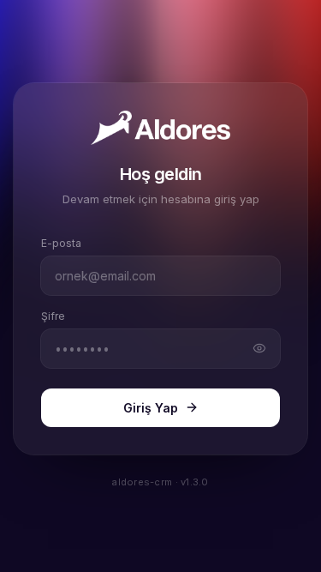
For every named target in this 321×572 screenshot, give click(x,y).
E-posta (61, 243)
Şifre (53, 316)
